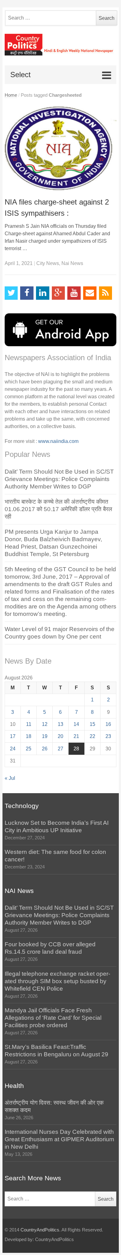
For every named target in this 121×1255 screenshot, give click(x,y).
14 (76, 724)
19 (44, 736)
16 (108, 724)
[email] (89, 293)
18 (28, 736)
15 (92, 724)
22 (92, 736)
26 (44, 748)
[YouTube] (74, 293)
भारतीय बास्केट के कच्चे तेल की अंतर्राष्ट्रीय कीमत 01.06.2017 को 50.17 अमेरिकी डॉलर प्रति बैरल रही (58, 509)
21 (76, 736)
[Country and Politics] (61, 44)
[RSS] (105, 293)
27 (60, 748)
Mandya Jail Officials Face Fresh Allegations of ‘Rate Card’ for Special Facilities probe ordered (53, 1017)
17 (13, 736)
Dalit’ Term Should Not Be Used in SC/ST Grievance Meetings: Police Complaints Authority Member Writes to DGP (59, 479)
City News (47, 263)
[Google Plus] (58, 293)
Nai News (72, 263)
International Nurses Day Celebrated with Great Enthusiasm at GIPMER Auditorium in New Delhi (59, 1139)
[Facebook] (27, 293)
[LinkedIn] (42, 293)
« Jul (10, 778)
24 (13, 748)
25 (28, 748)
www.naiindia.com (58, 441)
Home (11, 95)
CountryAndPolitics (39, 1229)
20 (60, 736)
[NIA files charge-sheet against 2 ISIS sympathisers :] (61, 148)
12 (44, 724)
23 (108, 736)
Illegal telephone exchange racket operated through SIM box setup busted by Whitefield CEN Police (57, 981)
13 (60, 724)
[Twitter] (11, 293)
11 (28, 724)
